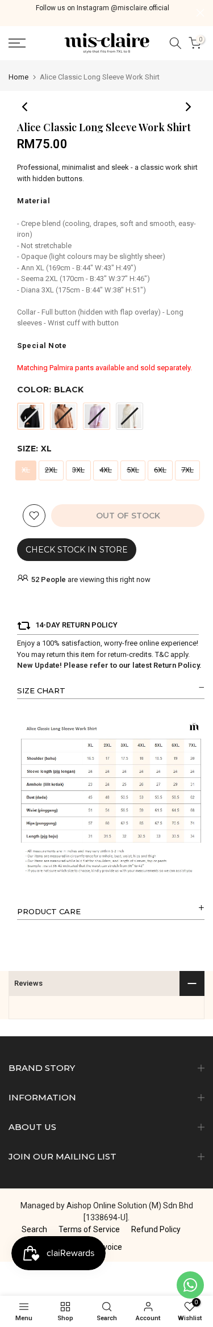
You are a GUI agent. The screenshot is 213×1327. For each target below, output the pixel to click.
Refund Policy (156, 1229)
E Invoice (106, 1246)
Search (34, 1229)
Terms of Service (89, 1229)
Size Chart (41, 690)
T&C (162, 654)
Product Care (49, 911)
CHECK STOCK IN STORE (77, 550)
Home (18, 77)
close (200, 13)
